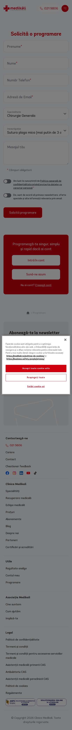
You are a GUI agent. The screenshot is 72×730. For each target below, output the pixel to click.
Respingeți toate (36, 377)
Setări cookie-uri (36, 386)
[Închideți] (65, 340)
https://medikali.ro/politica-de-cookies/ (25, 356)
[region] (36, 365)
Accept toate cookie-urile (36, 368)
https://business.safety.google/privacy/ (25, 359)
